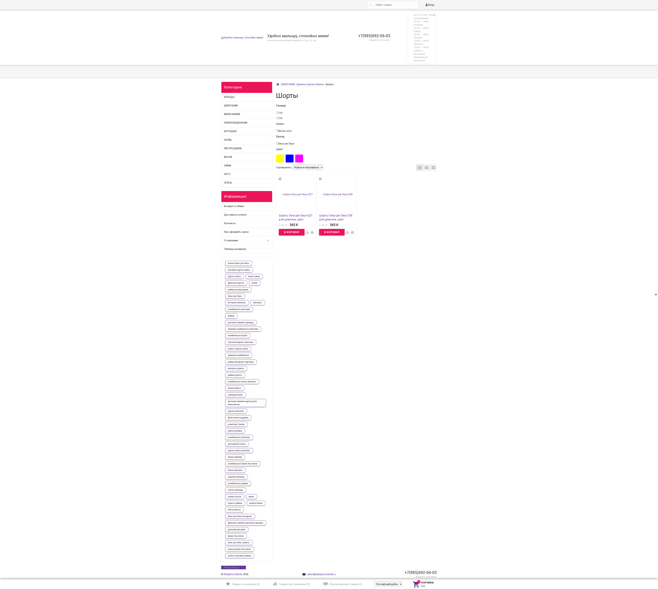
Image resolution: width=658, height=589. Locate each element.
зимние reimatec (236, 477)
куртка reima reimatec (239, 450)
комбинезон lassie (237, 335)
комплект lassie (236, 424)
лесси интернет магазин (240, 342)
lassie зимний (235, 457)
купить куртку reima (238, 348)
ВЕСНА (228, 157)
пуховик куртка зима (239, 270)
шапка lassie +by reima (239, 549)
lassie (254, 283)
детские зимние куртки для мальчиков (242, 403)
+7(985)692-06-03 (374, 35)
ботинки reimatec (237, 302)
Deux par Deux (286, 143)
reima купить (234, 509)
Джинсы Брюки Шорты (310, 84)
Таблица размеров (235, 249)
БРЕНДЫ (229, 97)
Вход (429, 5)
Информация (231, 567)
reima (251, 496)
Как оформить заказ (236, 231)
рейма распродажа (238, 289)
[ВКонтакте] (425, 567)
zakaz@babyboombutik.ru (319, 574)
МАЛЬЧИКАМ (232, 114)
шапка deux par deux (238, 263)
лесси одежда (235, 490)
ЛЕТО (227, 174)
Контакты (230, 223)
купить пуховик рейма (239, 555)
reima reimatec (235, 470)
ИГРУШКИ (230, 131)
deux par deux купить (238, 542)
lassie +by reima (236, 536)
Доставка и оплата (235, 214)
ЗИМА (227, 165)
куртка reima (234, 276)
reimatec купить (236, 368)
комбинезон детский (239, 309)
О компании (231, 240)
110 (280, 112)
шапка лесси (234, 496)
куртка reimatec (236, 411)
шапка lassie (255, 503)
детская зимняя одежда (241, 322)
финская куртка (236, 283)
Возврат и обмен (234, 206)
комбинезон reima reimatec (242, 381)
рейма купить (235, 375)
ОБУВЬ (228, 139)
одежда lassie (235, 394)
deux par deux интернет (240, 516)
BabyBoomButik (233, 574)
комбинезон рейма (238, 483)
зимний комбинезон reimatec (243, 329)
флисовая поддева (238, 417)
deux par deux (235, 296)
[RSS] (429, 567)
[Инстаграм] (434, 567)
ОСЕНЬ (228, 182)
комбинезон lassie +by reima (242, 463)
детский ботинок (237, 444)
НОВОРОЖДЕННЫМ (235, 122)
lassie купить (234, 388)
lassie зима (254, 276)
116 (280, 118)
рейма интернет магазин (241, 362)
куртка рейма (235, 430)
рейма (231, 315)
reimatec (257, 302)
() (243, 583)
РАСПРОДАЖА (233, 148)
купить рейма (235, 503)
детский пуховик (236, 529)
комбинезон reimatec (239, 437)
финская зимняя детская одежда (245, 522)
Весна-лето (285, 130)
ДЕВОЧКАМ (231, 105)
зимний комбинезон (238, 355)
